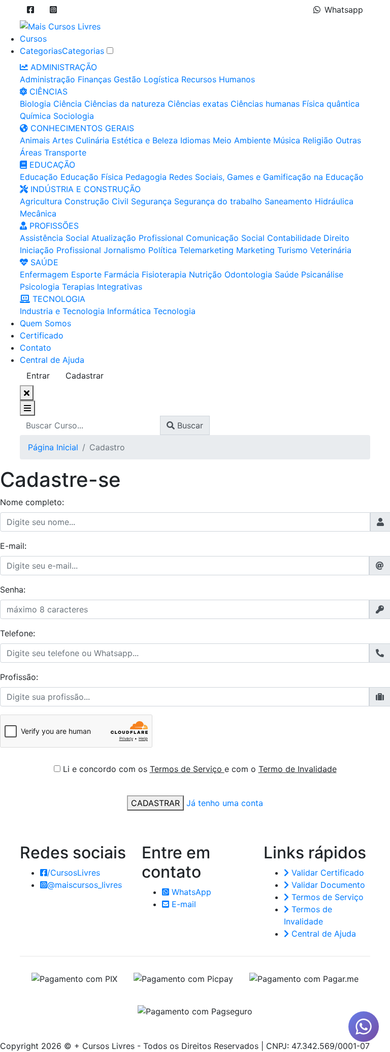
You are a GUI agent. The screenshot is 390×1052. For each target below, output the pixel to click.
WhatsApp (190, 892)
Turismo (292, 250)
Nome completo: (32, 502)
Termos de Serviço (187, 769)
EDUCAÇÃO (51, 165)
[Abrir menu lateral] (27, 408)
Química (35, 116)
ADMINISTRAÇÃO (62, 67)
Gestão (127, 79)
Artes (62, 140)
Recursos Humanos (218, 79)
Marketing (255, 250)
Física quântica (331, 104)
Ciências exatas (198, 104)
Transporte (65, 152)
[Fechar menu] (27, 392)
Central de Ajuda (52, 360)
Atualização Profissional (137, 238)
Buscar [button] (189, 425)
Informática (129, 311)
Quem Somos (45, 323)
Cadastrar (85, 375)
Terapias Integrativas (102, 287)
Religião (318, 140)
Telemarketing (206, 250)
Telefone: (17, 633)
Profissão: (19, 677)
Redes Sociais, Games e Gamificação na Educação (266, 177)
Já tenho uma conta (224, 803)
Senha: (12, 589)
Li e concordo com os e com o (200, 769)
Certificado (41, 335)
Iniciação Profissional (60, 250)
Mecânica (38, 213)
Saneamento (288, 201)
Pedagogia (146, 177)
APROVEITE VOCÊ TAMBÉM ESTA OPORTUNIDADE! (252, 1021)
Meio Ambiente (242, 140)
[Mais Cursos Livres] (60, 25)
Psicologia (39, 287)
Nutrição (205, 274)
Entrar (38, 375)
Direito (336, 238)
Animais (35, 140)
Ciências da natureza (124, 104)
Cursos (33, 39)
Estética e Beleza (145, 140)
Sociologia (73, 116)
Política (162, 250)
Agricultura (41, 201)
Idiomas (195, 140)
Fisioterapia (164, 274)
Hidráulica (334, 201)
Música (286, 140)
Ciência (67, 104)
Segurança (151, 201)
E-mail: (13, 546)
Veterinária (330, 250)
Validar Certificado (326, 873)
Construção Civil (96, 201)
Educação (39, 177)
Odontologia (248, 274)
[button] (30, 9)
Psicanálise (322, 274)
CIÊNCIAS (47, 91)
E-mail (182, 904)
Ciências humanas (265, 104)
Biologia (35, 104)
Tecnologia (174, 311)
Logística (161, 79)
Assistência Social (54, 238)
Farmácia (121, 274)
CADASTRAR (155, 803)
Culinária (92, 140)
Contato (35, 348)
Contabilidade (294, 238)
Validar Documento (327, 885)
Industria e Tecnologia (62, 311)
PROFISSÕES (53, 226)
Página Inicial (53, 447)
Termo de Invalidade (297, 769)
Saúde (287, 274)
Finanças (94, 79)
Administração (47, 79)
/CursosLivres (73, 873)
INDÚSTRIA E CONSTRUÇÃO (84, 189)
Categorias (41, 51)
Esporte (86, 274)
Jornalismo (125, 250)
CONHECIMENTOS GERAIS (81, 128)
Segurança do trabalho (218, 201)
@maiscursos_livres (84, 885)
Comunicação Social (225, 238)
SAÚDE (43, 262)
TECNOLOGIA (57, 299)
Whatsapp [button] (343, 10)
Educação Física (91, 177)
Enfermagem (44, 274)
